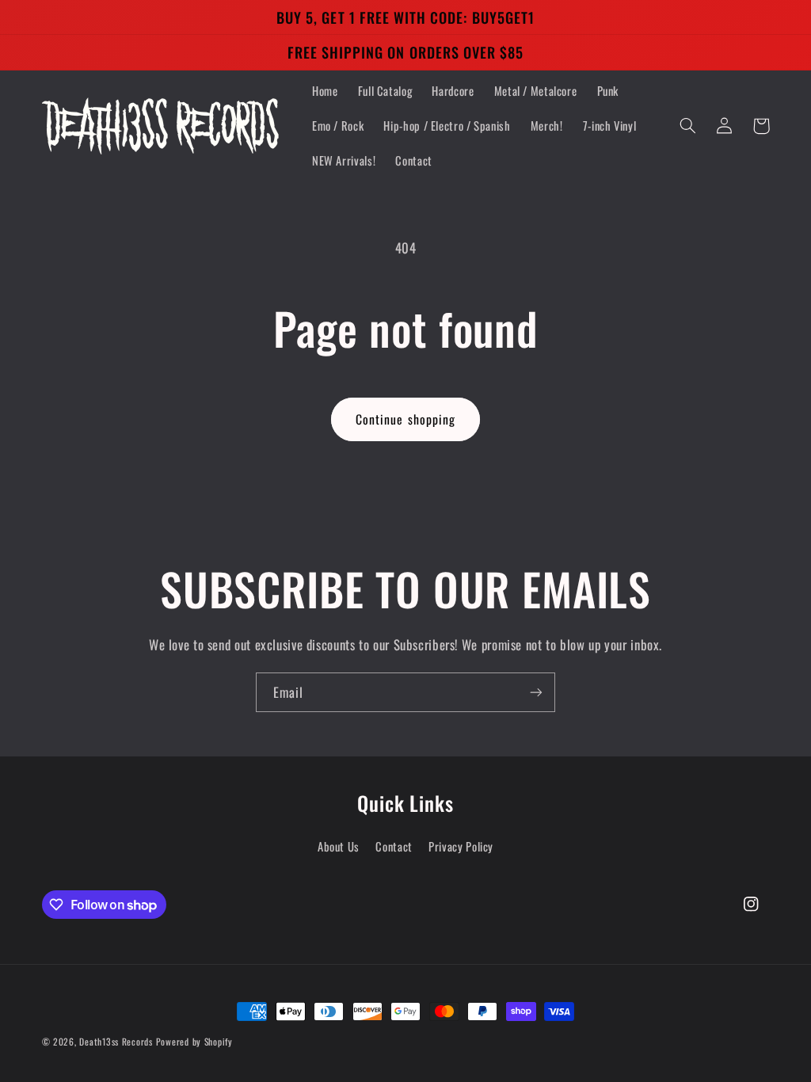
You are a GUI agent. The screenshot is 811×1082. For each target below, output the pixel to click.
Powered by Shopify (194, 1041)
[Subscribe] (536, 691)
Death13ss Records (116, 1041)
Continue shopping (405, 419)
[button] (688, 126)
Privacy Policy (460, 846)
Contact (393, 846)
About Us (339, 846)
